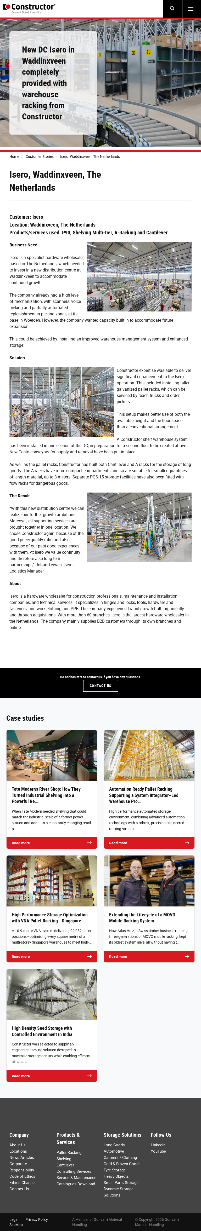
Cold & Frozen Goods (122, 1163)
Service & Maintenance (76, 1177)
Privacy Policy (36, 1219)
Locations (18, 1151)
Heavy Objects (116, 1176)
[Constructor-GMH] (29, 9)
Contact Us (100, 685)
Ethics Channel (22, 1182)
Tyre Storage (115, 1169)
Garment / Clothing (120, 1157)
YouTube (158, 1151)
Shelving (64, 1158)
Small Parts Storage (121, 1182)
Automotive (114, 1151)
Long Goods (114, 1144)
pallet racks (46, 464)
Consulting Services (74, 1171)
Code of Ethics (22, 1176)
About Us (17, 1144)
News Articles (21, 1157)
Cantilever (117, 464)
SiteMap (16, 1224)
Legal (13, 1219)
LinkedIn (158, 1144)
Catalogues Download (76, 1183)
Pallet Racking (69, 1152)
